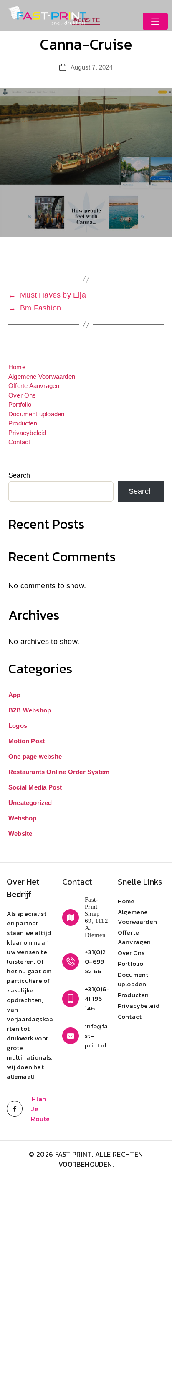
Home (16, 366)
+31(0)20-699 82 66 (95, 961)
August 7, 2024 (92, 67)
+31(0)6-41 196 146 (97, 998)
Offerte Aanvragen (33, 385)
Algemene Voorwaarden (41, 376)
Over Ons (22, 395)
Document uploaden (36, 414)
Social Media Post (35, 787)
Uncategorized (30, 802)
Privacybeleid (27, 432)
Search (19, 475)
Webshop (22, 818)
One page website (35, 756)
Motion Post (26, 741)
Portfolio (19, 404)
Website (20, 833)
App (14, 694)
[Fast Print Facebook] (14, 1118)
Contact (19, 441)
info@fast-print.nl (96, 1035)
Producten (22, 423)
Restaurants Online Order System (58, 771)
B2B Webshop (29, 710)
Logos (17, 725)
